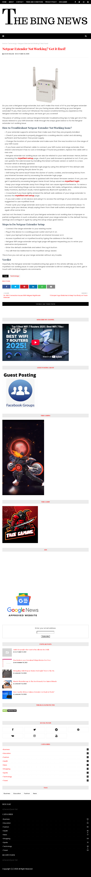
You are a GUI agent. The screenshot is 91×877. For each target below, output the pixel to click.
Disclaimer (63, 2)
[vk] (12, 735)
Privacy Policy (51, 2)
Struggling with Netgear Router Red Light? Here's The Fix (33, 671)
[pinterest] (87, 2)
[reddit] (56, 729)
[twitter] (79, 2)
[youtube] (56, 735)
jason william (9, 54)
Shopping (46, 769)
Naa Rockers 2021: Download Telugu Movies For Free (32, 660)
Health (46, 761)
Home (4, 2)
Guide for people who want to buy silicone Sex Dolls (31, 650)
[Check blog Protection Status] (9, 711)
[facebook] (75, 2)
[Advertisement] (45, 570)
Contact (19, 2)
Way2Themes (22, 874)
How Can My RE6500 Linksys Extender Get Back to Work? (33, 692)
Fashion (46, 757)
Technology (12, 43)
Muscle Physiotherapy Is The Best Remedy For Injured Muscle (35, 681)
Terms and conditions (34, 2)
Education (46, 753)
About (11, 2)
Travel (46, 781)
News (45, 765)
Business (46, 749)
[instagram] (83, 2)
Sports (45, 773)
